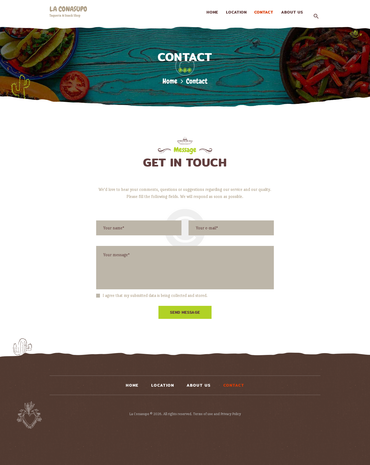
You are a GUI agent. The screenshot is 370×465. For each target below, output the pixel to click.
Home (170, 81)
